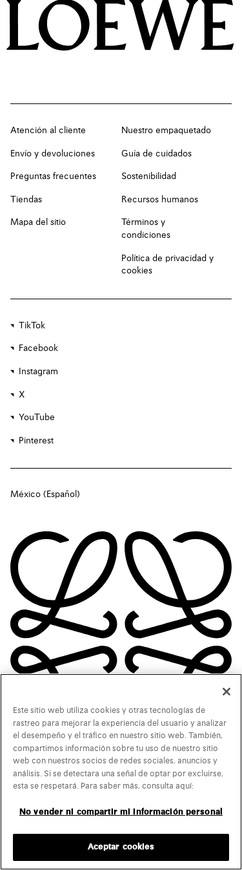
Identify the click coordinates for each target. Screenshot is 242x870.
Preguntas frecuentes (53, 176)
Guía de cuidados (156, 153)
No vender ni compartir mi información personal (121, 812)
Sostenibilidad (148, 176)
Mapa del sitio (38, 222)
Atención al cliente (48, 130)
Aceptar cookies (121, 847)
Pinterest (36, 440)
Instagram (38, 371)
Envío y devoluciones (52, 153)
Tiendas (26, 199)
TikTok (32, 325)
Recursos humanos (159, 199)
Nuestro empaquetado (166, 130)
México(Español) (45, 494)
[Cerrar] (226, 691)
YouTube (37, 417)
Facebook (38, 348)
